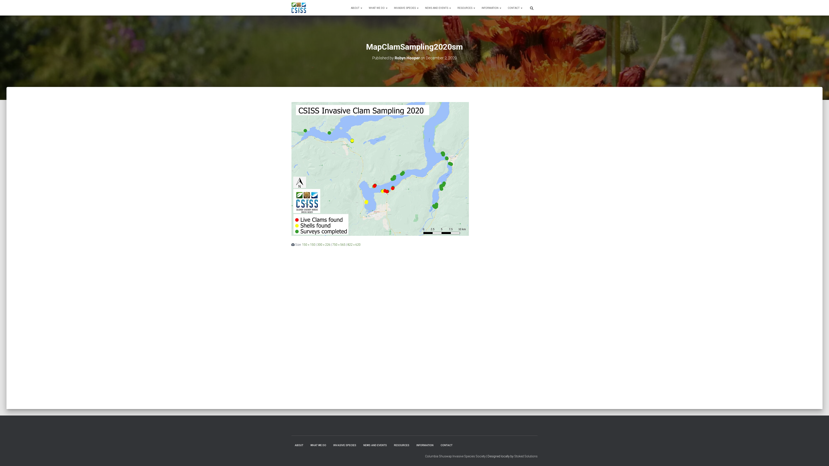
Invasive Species (405, 7)
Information (490, 7)
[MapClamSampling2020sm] (380, 168)
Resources (465, 7)
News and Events (437, 7)
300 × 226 (323, 244)
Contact (514, 7)
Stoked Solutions (526, 456)
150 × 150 (308, 244)
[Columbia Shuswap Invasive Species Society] (298, 7)
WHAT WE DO (377, 7)
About (355, 7)
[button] (361, 7)
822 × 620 (354, 244)
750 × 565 (338, 244)
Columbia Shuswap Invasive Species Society (455, 456)
